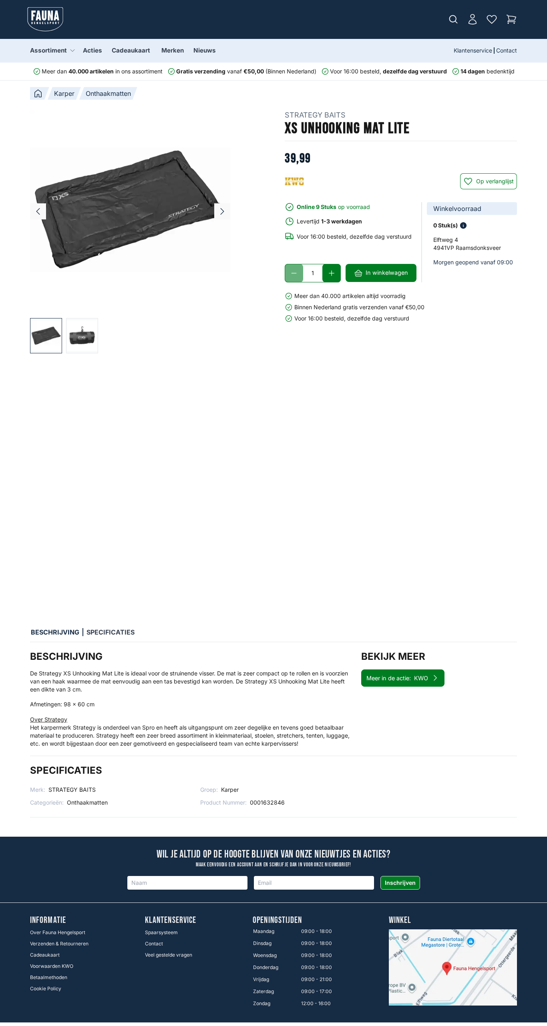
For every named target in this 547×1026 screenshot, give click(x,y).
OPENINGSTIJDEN (277, 920)
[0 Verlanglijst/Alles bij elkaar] (492, 19)
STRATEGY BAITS (315, 115)
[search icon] (453, 19)
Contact (506, 50)
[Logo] (45, 19)
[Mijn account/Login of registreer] (473, 19)
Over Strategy (48, 719)
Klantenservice (473, 50)
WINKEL (400, 920)
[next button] (222, 211)
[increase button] (331, 273)
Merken (172, 50)
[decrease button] (294, 273)
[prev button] (38, 211)
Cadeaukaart (131, 50)
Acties (92, 50)
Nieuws (204, 50)
